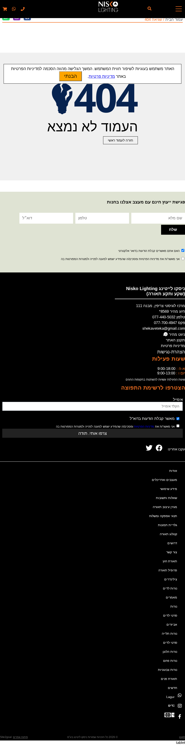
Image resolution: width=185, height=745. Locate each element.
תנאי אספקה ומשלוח (163, 516)
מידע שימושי (168, 489)
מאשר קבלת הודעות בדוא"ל (152, 418)
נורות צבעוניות (167, 670)
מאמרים (171, 597)
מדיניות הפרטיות (144, 426)
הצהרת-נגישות (171, 351)
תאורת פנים (169, 679)
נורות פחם (170, 660)
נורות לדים (170, 588)
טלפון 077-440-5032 (168, 317)
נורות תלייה (169, 633)
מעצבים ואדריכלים (164, 480)
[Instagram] (179, 706)
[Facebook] (179, 716)
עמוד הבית (174, 19)
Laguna (171, 697)
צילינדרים (170, 579)
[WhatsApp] (179, 695)
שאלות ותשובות (166, 498)
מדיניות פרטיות (173, 346)
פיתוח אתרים (20, 737)
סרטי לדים (170, 615)
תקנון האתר (175, 340)
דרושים (172, 543)
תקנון (182, 737)
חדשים (172, 688)
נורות (173, 606)
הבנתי (70, 76)
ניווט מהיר (176, 334)
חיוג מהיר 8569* (172, 311)
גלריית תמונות (167, 525)
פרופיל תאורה (167, 570)
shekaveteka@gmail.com (163, 328)
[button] (13, 9)
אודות (173, 471)
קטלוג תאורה (168, 534)
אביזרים (171, 624)
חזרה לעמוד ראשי (120, 140)
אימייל (178, 399)
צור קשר (171, 552)
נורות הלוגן (170, 651)
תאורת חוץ (170, 561)
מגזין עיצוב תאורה (165, 507)
